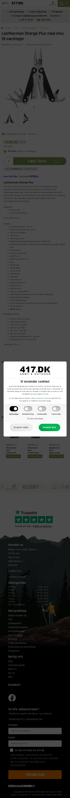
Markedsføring (28, 414)
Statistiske (56, 414)
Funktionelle (42, 414)
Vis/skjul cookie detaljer (35, 419)
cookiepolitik (39, 398)
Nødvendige (13, 414)
